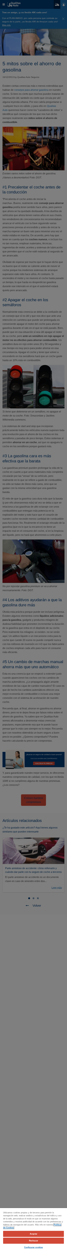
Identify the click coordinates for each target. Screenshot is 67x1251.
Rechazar (33, 1241)
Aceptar (33, 1234)
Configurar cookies (33, 1247)
